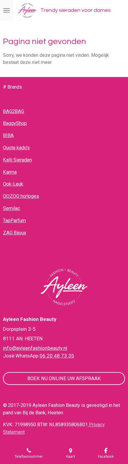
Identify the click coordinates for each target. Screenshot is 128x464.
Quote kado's (16, 148)
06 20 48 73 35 (57, 356)
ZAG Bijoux (14, 233)
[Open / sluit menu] (6, 10)
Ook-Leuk (13, 184)
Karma (10, 172)
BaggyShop (15, 123)
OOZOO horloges (21, 196)
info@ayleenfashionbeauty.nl (35, 348)
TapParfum (14, 220)
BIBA (8, 135)
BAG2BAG (13, 111)
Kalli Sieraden (17, 160)
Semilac (11, 208)
